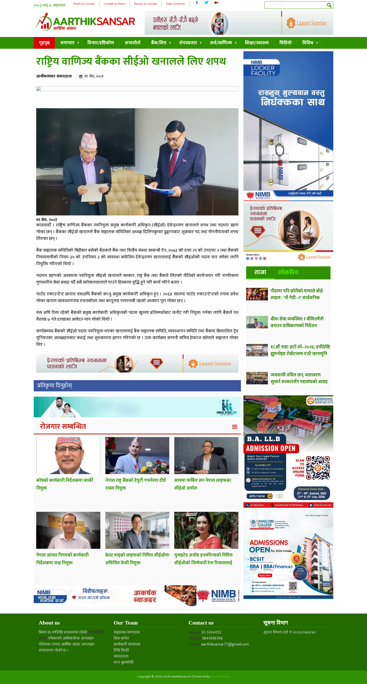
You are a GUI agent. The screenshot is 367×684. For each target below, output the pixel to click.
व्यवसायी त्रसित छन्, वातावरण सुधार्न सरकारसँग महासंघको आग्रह (299, 378)
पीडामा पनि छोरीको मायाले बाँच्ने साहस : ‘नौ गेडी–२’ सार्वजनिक (297, 294)
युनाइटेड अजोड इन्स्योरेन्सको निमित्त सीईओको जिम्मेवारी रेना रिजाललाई (203, 559)
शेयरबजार (188, 43)
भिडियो (285, 43)
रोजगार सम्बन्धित (63, 427)
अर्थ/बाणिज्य (221, 43)
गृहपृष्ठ (44, 43)
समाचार (67, 43)
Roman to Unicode (145, 3)
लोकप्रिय (288, 272)
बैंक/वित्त (158, 43)
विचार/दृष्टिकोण (100, 43)
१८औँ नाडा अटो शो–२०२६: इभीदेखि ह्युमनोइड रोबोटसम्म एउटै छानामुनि (300, 350)
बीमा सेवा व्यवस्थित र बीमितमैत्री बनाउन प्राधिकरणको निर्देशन (297, 322)
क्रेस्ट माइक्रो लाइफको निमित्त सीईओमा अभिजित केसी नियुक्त (137, 559)
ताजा (260, 272)
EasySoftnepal (220, 676)
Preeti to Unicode (84, 3)
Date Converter (175, 3)
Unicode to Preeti (114, 3)
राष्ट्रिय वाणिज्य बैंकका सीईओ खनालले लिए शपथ (131, 61)
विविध (307, 43)
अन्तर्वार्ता (132, 43)
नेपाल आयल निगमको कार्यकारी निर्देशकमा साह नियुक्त (62, 559)
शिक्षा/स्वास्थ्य (257, 43)
